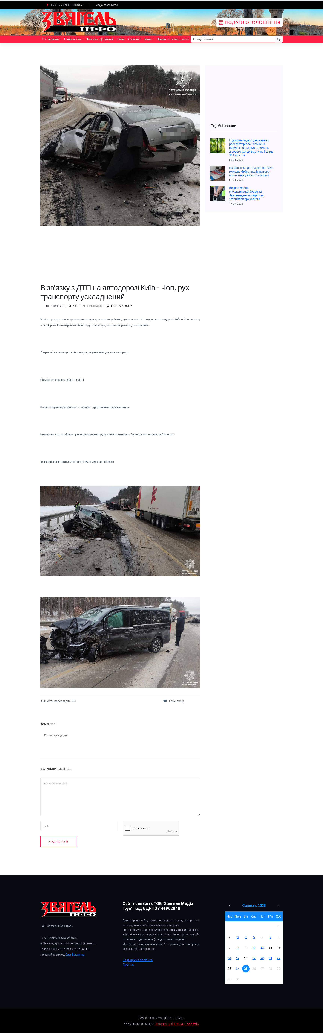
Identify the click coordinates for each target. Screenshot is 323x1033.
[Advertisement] (120, 252)
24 (238, 968)
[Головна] (79, 22)
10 (237, 948)
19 (254, 958)
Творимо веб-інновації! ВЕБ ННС (177, 1024)
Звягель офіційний (99, 39)
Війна (120, 39)
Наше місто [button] (72, 39)
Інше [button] (147, 39)
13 (262, 948)
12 (254, 948)
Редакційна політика (138, 960)
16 (229, 958)
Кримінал (134, 39)
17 (237, 958)
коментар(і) (94, 306)
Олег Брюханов (74, 954)
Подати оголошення (251, 22)
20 (262, 958)
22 (278, 958)
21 (270, 958)
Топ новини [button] (50, 39)
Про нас (128, 964)
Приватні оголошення (173, 39)
